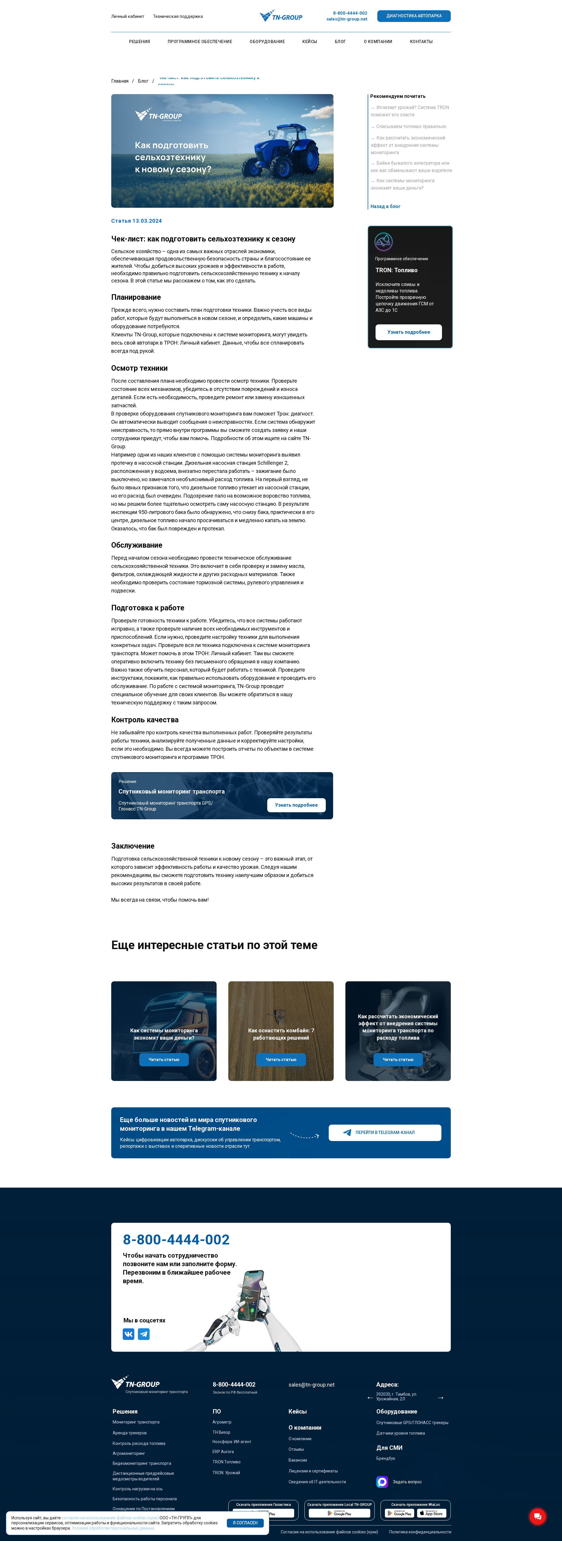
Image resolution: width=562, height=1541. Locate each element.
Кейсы (309, 41)
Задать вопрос (407, 1481)
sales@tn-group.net (346, 19)
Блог (340, 41)
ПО (217, 1411)
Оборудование (267, 41)
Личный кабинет (127, 16)
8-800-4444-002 (350, 13)
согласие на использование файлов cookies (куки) (110, 1518)
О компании (378, 41)
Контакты (421, 41)
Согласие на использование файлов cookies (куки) (329, 1532)
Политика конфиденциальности (420, 1532)
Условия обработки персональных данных (113, 1528)
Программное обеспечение (200, 41)
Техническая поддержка (178, 16)
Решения (139, 41)
